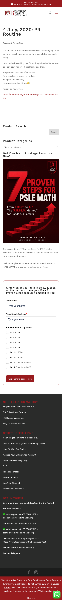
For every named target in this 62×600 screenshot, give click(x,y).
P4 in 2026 (14, 337)
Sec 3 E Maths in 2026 (20, 362)
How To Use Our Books (14, 449)
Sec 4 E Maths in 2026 (20, 367)
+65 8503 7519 (29, 529)
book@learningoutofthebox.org (18, 517)
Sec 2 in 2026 (16, 357)
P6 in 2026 (14, 347)
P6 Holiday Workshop (13, 418)
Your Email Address (16, 314)
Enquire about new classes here (18, 406)
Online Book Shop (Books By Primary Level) (24, 443)
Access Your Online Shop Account (19, 454)
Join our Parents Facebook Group (18, 547)
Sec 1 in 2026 (16, 352)
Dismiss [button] (31, 598)
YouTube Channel (11, 483)
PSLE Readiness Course (14, 412)
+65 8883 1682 (29, 514)
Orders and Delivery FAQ (15, 460)
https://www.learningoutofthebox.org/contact (24, 542)
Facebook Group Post (13, 43)
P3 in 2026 (14, 332)
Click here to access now (20, 379)
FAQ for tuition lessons (14, 423)
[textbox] (31, 147)
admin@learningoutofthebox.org (18, 532)
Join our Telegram (11, 553)
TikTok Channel (10, 477)
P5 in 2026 (14, 342)
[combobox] (31, 146)
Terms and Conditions (13, 488)
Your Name (11, 300)
